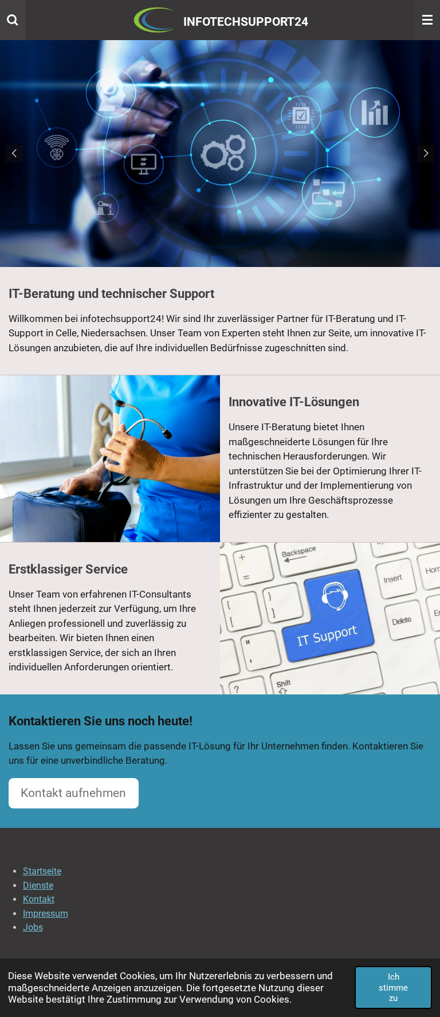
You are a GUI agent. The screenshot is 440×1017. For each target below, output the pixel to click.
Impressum (45, 913)
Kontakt (38, 899)
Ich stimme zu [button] (393, 987)
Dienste (38, 885)
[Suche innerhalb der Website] (12, 20)
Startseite (42, 871)
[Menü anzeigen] (427, 20)
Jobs (33, 927)
